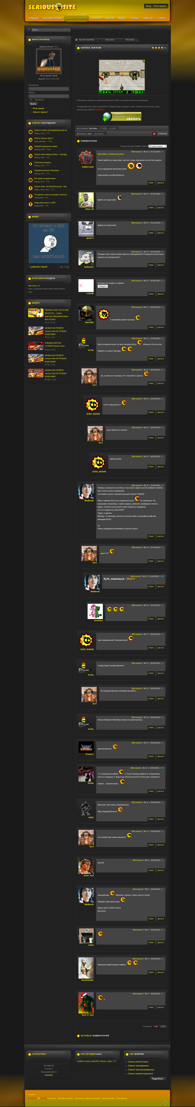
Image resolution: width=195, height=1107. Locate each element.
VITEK (91, 818)
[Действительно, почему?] (49, 263)
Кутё (90, 134)
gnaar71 (90, 238)
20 (146, 576)
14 (147, 717)
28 (147, 281)
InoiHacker (89, 267)
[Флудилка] (30, 134)
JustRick (80, 1061)
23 (147, 370)
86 (51, 141)
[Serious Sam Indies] (30, 158)
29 (147, 252)
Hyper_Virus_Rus (41, 190)
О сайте (31, 1094)
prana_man (89, 875)
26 (147, 456)
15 (147, 663)
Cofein (91, 945)
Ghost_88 (89, 209)
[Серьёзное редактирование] (30, 166)
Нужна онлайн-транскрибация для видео (52, 130)
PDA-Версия (121, 1098)
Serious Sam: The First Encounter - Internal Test (54, 187)
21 (147, 338)
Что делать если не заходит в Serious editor (53, 195)
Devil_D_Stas (88, 1015)
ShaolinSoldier (87, 980)
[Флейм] (30, 150)
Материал (136, 152)
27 (147, 307)
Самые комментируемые (140, 1073)
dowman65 (39, 198)
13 (147, 743)
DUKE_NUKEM (93, 414)
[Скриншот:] (121, 94)
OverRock (98, 620)
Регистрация (38, 108)
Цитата (160, 183)
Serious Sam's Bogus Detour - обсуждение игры (54, 154)
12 (146, 768)
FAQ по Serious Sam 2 (43, 138)
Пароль (31, 92)
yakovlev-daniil (39, 266)
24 (147, 399)
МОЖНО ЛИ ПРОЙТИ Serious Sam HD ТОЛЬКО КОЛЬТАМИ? (55, 331)
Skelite (91, 783)
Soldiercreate (88, 167)
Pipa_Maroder (40, 141)
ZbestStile (89, 322)
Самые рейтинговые (138, 1061)
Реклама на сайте (65, 1098)
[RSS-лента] (98, 141)
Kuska (87, 1061)
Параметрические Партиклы (46, 170)
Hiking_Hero (39, 133)
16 (147, 688)
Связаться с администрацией (87, 1098)
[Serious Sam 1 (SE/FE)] (30, 190)
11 (147, 802)
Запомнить (39, 100)
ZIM (38, 1098)
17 (147, 634)
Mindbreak (89, 501)
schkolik (90, 293)
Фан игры (130, 40)
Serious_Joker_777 (108, 1061)
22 (147, 605)
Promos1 (90, 754)
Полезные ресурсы (42, 162)
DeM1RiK (49, 1075)
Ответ (151, 183)
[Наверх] (165, 1103)
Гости (54, 76)
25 (147, 427)
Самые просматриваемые (141, 1069)
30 (147, 223)
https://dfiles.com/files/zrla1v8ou (111, 154)
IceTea (91, 350)
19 (147, 547)
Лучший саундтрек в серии (45, 146)
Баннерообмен (108, 1098)
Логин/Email (33, 85)
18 (147, 485)
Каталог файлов (86, 40)
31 (147, 194)
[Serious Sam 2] (30, 142)
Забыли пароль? (40, 112)
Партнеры (51, 1098)
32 (147, 152)
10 (147, 831)
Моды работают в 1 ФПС (45, 203)
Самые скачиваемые (138, 1065)
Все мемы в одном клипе (45, 178)
